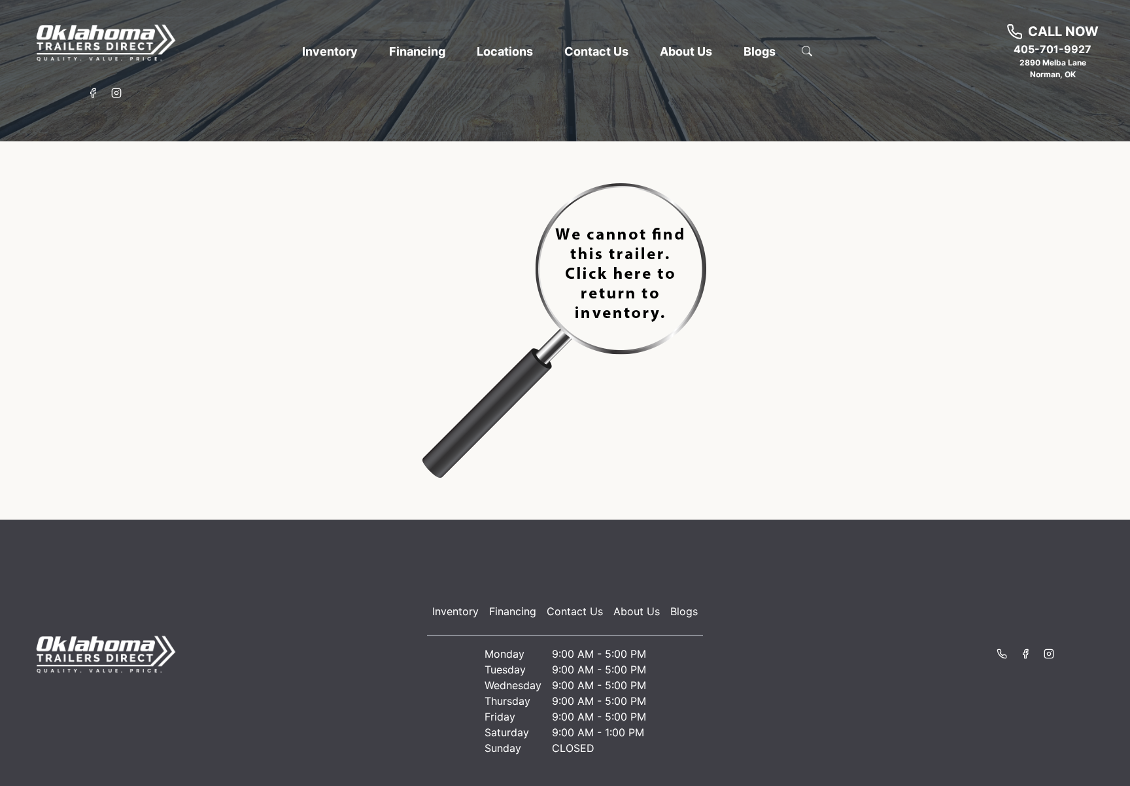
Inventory (455, 611)
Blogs (684, 611)
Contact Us (575, 611)
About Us (636, 611)
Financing (512, 611)
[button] (330, 51)
